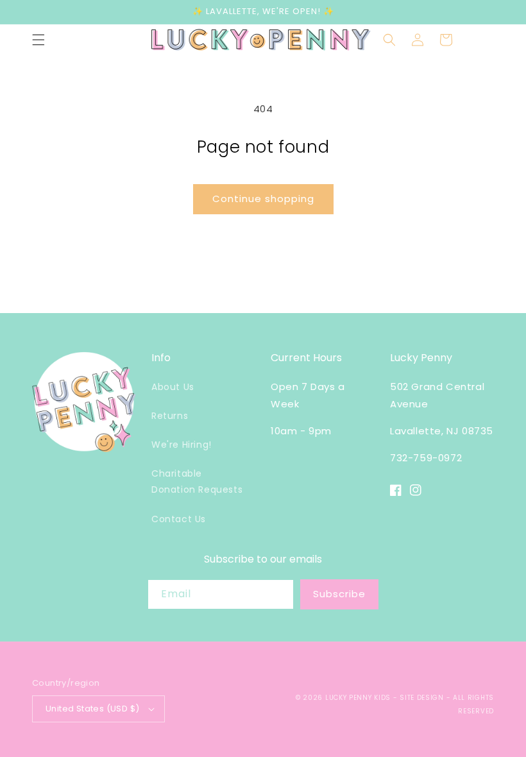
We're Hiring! (181, 444)
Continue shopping (263, 198)
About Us (172, 386)
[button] (38, 40)
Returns (169, 415)
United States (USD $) (92, 708)
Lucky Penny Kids (358, 697)
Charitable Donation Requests (196, 481)
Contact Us (178, 519)
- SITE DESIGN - (423, 697)
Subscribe (339, 593)
